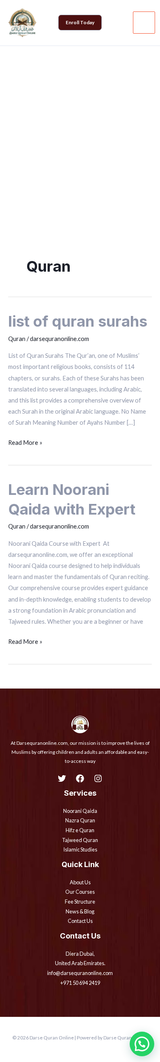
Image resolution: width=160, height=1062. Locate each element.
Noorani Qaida (80, 811)
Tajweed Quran (80, 840)
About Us (80, 882)
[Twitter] (62, 778)
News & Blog (80, 911)
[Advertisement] (80, 130)
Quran (16, 338)
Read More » (25, 441)
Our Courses (80, 891)
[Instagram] (98, 778)
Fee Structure (80, 901)
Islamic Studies (80, 849)
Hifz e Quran (80, 830)
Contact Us (80, 921)
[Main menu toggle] (144, 22)
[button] (80, 22)
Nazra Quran (80, 820)
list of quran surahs (77, 321)
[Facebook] (80, 778)
